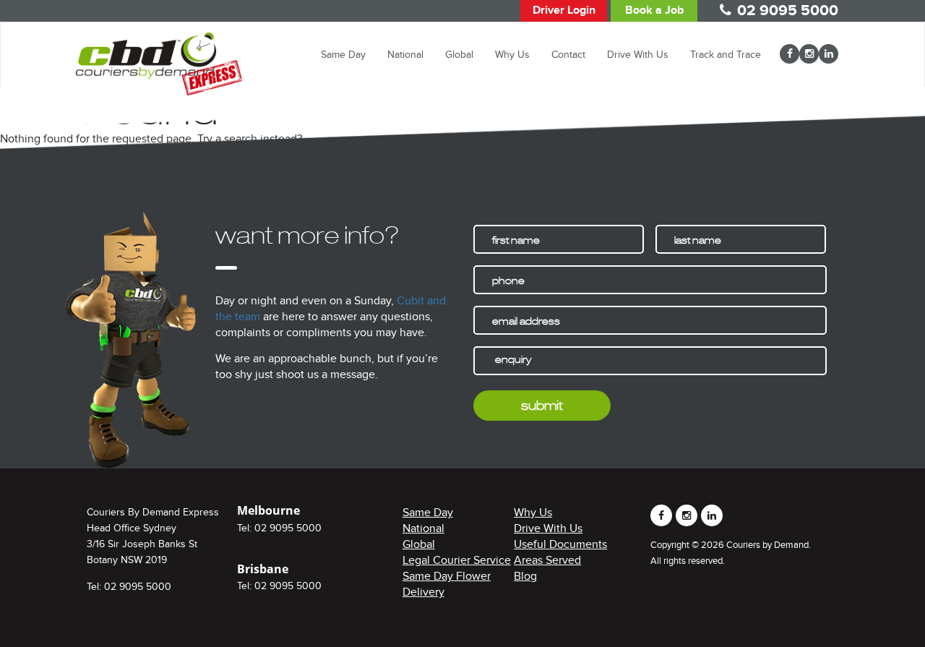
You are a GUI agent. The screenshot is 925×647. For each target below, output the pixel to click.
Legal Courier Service (457, 560)
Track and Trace (725, 54)
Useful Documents (560, 544)
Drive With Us (637, 54)
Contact (568, 54)
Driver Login (564, 10)
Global (459, 54)
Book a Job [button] (654, 10)
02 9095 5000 (787, 10)
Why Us (512, 54)
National (405, 54)
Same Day (343, 54)
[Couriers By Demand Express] (159, 44)
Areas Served (547, 560)
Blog (525, 576)
